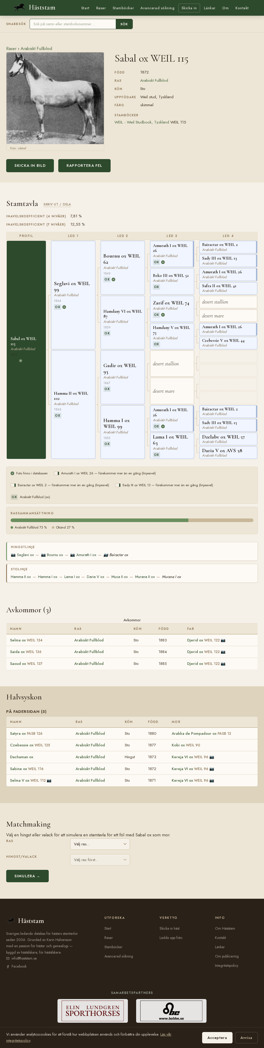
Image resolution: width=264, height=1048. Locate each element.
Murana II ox (145, 577)
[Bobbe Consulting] (171, 1011)
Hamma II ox (21, 577)
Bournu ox (52, 555)
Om (225, 8)
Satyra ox (26, 733)
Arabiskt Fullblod (36, 48)
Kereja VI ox (190, 757)
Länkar (210, 8)
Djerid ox (203, 640)
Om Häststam (225, 928)
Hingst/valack (21, 856)
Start (85, 8)
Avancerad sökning (157, 8)
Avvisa (246, 1037)
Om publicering (227, 956)
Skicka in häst (169, 928)
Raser (101, 8)
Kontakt (242, 8)
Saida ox (26, 652)
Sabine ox (27, 769)
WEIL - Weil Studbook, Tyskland (141, 122)
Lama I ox (72, 577)
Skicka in (189, 8)
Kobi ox (186, 745)
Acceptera (217, 1037)
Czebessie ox (30, 745)
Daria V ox (95, 577)
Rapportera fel (84, 165)
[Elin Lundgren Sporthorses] (92, 1011)
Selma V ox (28, 780)
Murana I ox (171, 577)
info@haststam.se (24, 958)
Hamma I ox (47, 577)
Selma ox (26, 640)
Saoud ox (26, 663)
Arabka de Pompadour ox (201, 733)
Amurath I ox (83, 555)
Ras (9, 841)
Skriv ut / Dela (57, 204)
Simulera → (27, 876)
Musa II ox (119, 577)
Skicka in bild (30, 165)
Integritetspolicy (226, 965)
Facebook (19, 966)
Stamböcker (123, 8)
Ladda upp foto (171, 937)
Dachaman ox (21, 757)
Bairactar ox (115, 555)
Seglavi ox (22, 555)
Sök (124, 24)
